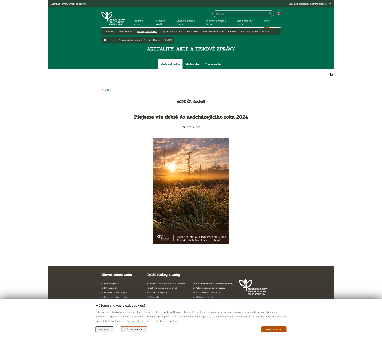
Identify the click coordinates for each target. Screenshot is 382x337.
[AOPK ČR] (105, 40)
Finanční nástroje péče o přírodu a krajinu (167, 283)
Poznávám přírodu (111, 283)
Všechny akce (192, 64)
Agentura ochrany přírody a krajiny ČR (69, 3)
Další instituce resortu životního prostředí (308, 3)
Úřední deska (125, 31)
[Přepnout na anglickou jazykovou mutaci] (279, 13)
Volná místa (192, 31)
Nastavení (104, 329)
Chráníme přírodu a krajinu (115, 292)
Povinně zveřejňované (213, 31)
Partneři (232, 31)
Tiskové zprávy (213, 64)
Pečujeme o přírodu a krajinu (116, 297)
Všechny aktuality (170, 64)
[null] (105, 89)
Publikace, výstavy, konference (255, 31)
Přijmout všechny (274, 329)
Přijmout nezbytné (134, 329)
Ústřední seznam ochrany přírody (164, 288)
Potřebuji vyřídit (110, 288)
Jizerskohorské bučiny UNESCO (209, 292)
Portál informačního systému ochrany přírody (214, 283)
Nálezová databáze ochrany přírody (210, 288)
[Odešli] (270, 14)
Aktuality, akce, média (147, 31)
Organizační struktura (172, 31)
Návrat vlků (154, 297)
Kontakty (110, 31)
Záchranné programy (158, 292)
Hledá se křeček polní (205, 297)
